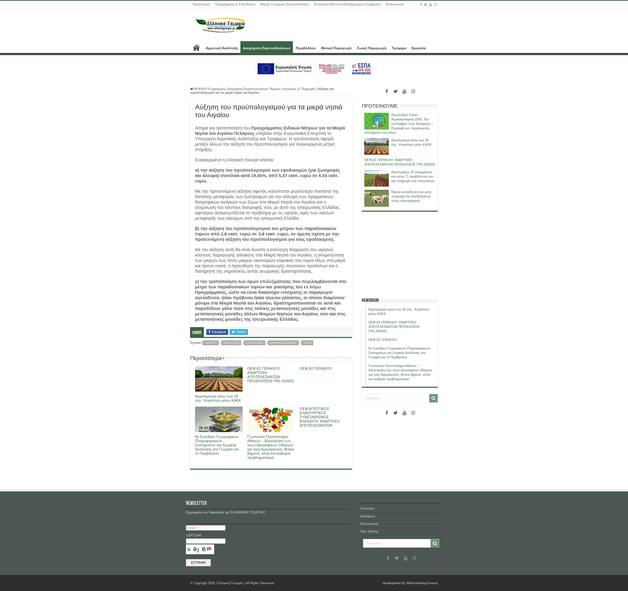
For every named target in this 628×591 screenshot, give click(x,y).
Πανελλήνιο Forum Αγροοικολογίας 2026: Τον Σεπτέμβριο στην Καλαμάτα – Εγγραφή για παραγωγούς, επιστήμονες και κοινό (398, 123)
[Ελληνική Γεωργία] (221, 24)
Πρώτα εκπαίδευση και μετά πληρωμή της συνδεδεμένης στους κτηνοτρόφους (411, 196)
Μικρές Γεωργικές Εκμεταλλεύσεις (284, 4)
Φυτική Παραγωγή (336, 48)
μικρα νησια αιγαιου (283, 342)
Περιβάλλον (306, 48)
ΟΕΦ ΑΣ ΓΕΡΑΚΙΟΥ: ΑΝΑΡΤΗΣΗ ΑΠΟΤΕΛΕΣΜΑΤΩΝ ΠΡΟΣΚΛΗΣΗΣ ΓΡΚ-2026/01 (270, 374)
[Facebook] (420, 5)
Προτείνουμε (201, 4)
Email (192, 528)
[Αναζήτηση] (433, 398)
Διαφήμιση (367, 516)
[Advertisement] (400, 254)
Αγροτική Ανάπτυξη (222, 48)
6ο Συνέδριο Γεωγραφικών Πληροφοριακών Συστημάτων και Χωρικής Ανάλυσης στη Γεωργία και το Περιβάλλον (217, 445)
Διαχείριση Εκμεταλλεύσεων (266, 48)
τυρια (308, 342)
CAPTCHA (194, 535)
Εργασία (419, 48)
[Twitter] (425, 5)
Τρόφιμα (399, 48)
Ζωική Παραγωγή (371, 48)
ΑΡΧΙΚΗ (196, 47)
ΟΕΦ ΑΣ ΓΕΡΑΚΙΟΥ (316, 368)
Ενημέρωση (216, 89)
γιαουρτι (211, 342)
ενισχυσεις (231, 342)
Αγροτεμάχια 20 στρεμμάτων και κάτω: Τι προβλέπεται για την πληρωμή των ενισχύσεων (412, 176)
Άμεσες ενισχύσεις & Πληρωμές (292, 89)
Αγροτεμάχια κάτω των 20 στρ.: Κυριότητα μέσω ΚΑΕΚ (218, 398)
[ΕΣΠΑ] (314, 68)
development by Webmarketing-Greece (410, 583)
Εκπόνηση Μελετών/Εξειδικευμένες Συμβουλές (347, 4)
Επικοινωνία (395, 4)
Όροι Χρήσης (369, 531)
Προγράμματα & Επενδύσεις (235, 4)
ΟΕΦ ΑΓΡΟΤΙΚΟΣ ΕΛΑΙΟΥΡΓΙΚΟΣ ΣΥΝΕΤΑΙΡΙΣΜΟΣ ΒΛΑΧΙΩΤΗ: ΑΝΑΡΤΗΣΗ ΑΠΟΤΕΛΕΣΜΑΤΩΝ (320, 417)
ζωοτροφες (254, 342)
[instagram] (435, 5)
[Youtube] (430, 5)
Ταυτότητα (367, 508)
